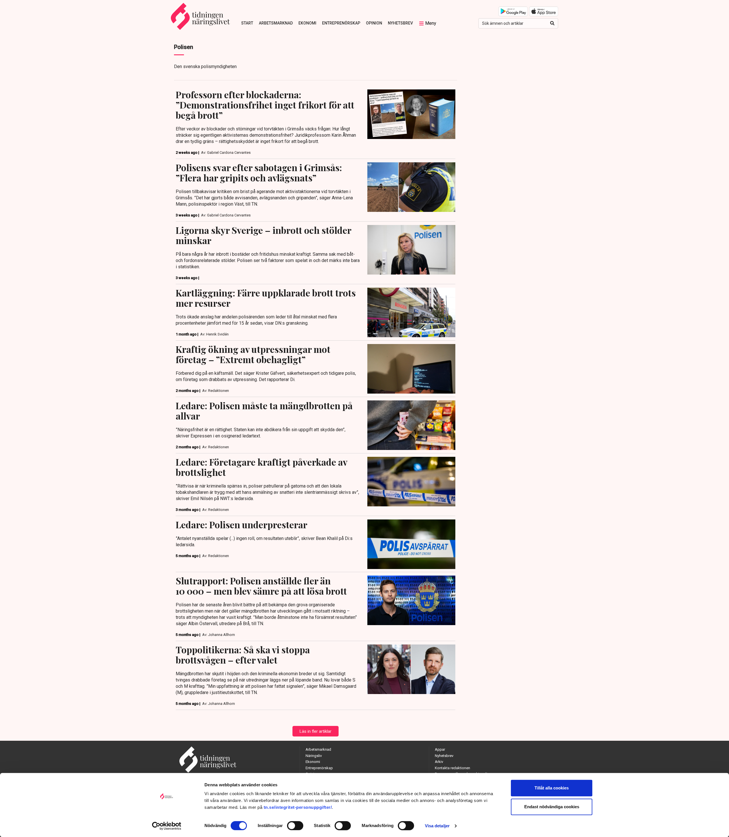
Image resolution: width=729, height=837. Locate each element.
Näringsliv (314, 756)
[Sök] (552, 23)
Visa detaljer (437, 825)
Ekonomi (307, 23)
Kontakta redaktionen (452, 768)
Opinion (374, 23)
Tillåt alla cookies (552, 787)
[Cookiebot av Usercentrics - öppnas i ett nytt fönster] (167, 826)
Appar (440, 749)
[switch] (295, 825)
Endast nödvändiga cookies (551, 806)
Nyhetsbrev (400, 23)
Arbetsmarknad (276, 23)
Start (247, 23)
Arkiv (439, 762)
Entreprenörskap (341, 23)
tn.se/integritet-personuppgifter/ (298, 807)
